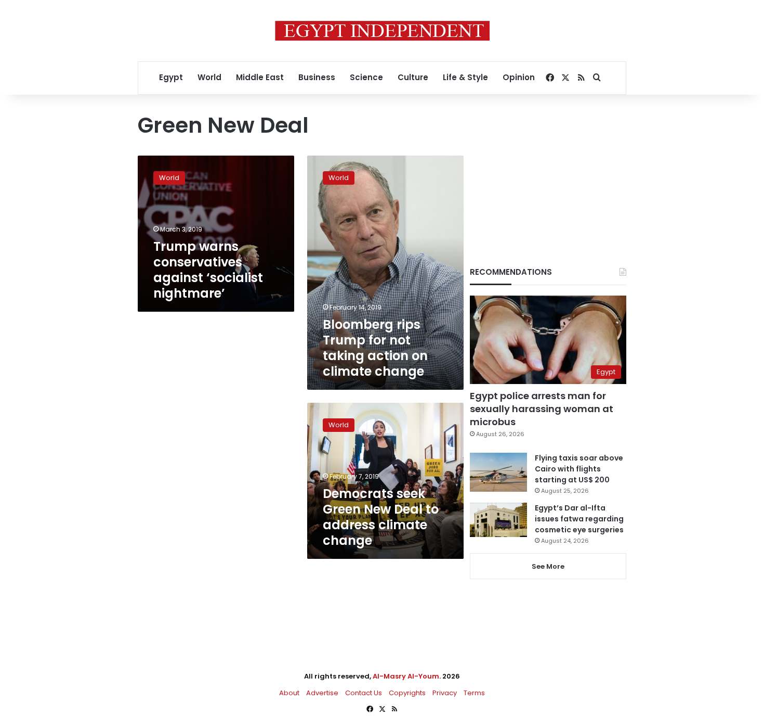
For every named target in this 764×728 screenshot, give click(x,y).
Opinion (519, 77)
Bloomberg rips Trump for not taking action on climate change (375, 348)
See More (548, 566)
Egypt (171, 77)
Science (366, 77)
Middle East (260, 77)
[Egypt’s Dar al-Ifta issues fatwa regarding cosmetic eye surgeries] (498, 520)
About (289, 693)
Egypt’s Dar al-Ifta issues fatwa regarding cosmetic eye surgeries (579, 519)
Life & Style (465, 77)
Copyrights (407, 693)
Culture (413, 77)
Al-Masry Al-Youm (406, 676)
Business (316, 77)
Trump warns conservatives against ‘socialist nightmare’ (208, 270)
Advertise (322, 693)
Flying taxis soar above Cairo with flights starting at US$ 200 (579, 469)
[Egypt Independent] (382, 31)
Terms (474, 693)
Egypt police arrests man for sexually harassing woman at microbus (541, 408)
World (209, 77)
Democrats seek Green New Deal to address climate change (381, 517)
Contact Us (363, 693)
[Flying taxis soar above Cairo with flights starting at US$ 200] (498, 472)
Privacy (444, 693)
